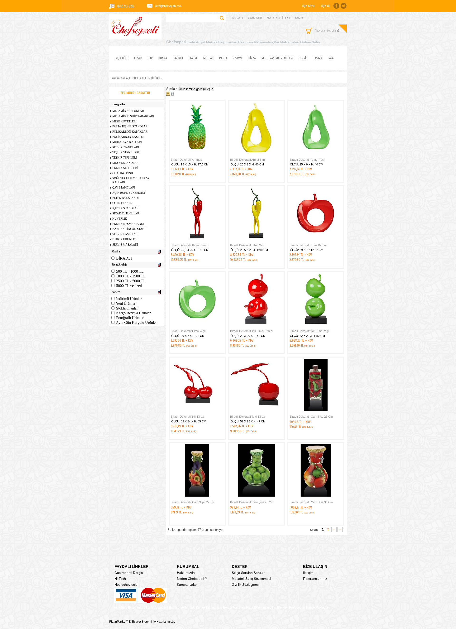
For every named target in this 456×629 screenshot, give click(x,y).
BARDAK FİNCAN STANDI (129, 229)
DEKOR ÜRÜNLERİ (125, 239)
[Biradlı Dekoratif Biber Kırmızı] (197, 241)
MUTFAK (208, 58)
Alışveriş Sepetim (328, 31)
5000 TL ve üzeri (129, 286)
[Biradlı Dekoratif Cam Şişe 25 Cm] (197, 498)
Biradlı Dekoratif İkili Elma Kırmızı (251, 331)
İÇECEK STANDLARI (125, 208)
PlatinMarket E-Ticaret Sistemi (130, 621)
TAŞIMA (317, 58)
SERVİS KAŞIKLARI (125, 234)
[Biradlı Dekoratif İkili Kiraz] (197, 412)
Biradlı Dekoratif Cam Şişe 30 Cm (311, 502)
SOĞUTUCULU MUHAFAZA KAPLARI (130, 180)
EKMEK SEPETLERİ (125, 168)
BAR (150, 58)
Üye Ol (325, 6)
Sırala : (172, 89)
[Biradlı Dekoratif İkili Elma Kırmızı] (256, 327)
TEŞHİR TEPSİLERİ (124, 157)
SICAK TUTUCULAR (125, 213)
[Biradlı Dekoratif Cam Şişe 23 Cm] (316, 412)
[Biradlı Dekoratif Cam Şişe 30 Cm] (316, 498)
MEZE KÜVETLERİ (124, 121)
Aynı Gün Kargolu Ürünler (136, 322)
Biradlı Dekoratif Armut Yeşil (307, 159)
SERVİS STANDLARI (125, 147)
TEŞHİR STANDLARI (125, 152)
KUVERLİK (119, 218)
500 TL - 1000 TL (130, 271)
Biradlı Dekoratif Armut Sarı (247, 159)
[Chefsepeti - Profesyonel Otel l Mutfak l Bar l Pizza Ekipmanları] (135, 35)
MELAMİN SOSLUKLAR (128, 111)
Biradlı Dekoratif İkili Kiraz (187, 416)
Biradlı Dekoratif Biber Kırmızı (190, 245)
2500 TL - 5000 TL (131, 281)
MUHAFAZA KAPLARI (127, 142)
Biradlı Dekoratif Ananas (186, 159)
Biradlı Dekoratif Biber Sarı (247, 245)
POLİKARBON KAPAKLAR (129, 131)
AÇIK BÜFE (122, 58)
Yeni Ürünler (125, 303)
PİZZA (252, 58)
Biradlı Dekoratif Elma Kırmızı (308, 245)
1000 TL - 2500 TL (131, 276)
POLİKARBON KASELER (128, 137)
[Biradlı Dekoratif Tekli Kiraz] (256, 412)
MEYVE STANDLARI (125, 163)
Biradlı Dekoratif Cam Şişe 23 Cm (311, 416)
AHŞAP (138, 58)
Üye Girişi (308, 6)
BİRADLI (124, 258)
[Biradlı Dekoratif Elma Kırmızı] (316, 241)
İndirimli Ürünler (129, 299)
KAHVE (194, 58)
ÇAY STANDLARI (123, 187)
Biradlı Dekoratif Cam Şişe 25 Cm (192, 502)
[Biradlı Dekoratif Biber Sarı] (256, 241)
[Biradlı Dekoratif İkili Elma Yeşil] (316, 327)
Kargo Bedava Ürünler (133, 313)
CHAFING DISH (122, 173)
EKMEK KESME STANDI (128, 224)
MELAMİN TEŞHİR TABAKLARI (133, 116)
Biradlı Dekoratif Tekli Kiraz (247, 416)
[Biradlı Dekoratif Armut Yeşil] (316, 155)
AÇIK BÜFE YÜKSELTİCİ (128, 192)
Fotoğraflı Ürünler (129, 318)
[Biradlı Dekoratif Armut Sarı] (256, 155)
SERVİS (303, 58)
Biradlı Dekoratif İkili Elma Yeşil (309, 331)
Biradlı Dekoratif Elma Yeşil (188, 331)
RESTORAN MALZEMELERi (277, 58)
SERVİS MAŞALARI (125, 244)
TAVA (331, 58)
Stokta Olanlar (127, 308)
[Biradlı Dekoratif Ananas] (197, 155)
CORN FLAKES (122, 203)
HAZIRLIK (178, 58)
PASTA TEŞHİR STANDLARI (130, 126)
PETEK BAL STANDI (125, 198)
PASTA (223, 58)
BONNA (162, 58)
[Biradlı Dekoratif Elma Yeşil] (197, 327)
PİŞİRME (238, 58)
